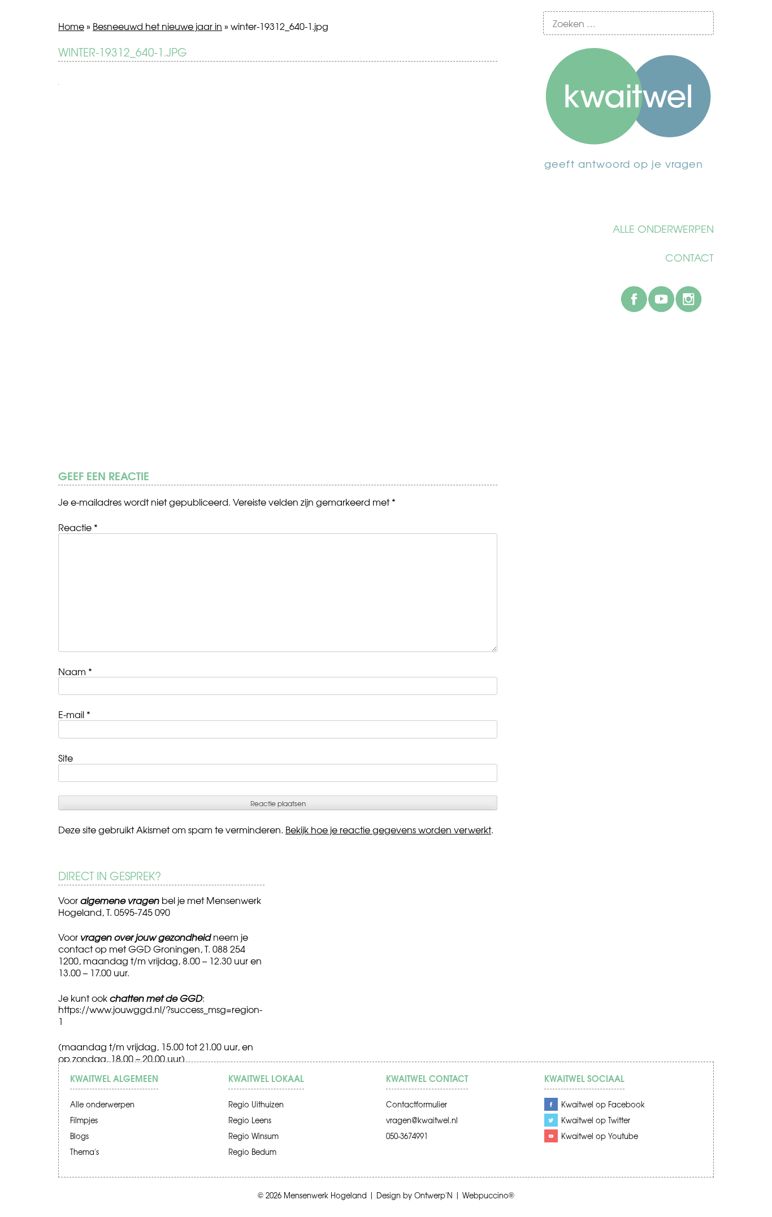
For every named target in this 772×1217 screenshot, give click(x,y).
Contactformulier (416, 1104)
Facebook (634, 298)
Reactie (78, 527)
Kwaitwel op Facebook (603, 1104)
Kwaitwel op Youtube (599, 1136)
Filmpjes (84, 1120)
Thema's (84, 1151)
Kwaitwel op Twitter (595, 1120)
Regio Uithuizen (256, 1104)
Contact (689, 257)
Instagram (688, 298)
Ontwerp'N (433, 1195)
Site (65, 757)
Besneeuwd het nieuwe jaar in (157, 26)
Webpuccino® (488, 1195)
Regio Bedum (252, 1151)
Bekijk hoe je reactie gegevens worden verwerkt (388, 829)
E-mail (74, 714)
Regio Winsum (253, 1136)
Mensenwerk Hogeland (325, 1195)
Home (71, 26)
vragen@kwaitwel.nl (422, 1120)
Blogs (79, 1136)
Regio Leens (249, 1120)
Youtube (661, 298)
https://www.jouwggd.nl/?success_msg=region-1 (160, 1015)
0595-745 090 (142, 912)
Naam (75, 671)
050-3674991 (407, 1136)
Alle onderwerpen (663, 228)
